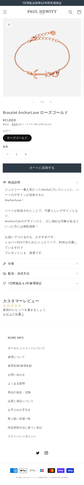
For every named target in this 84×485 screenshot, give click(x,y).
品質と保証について (20, 401)
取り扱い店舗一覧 (19, 418)
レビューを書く (13, 314)
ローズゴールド (17, 138)
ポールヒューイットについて (26, 348)
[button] (5, 12)
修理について (16, 357)
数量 (5, 146)
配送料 (15, 124)
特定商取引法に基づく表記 (25, 427)
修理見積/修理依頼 (20, 365)
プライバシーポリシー (22, 436)
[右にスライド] (50, 102)
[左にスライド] (33, 102)
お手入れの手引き (19, 410)
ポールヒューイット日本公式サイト (36, 477)
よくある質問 (16, 383)
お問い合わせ (16, 374)
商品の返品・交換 (19, 392)
